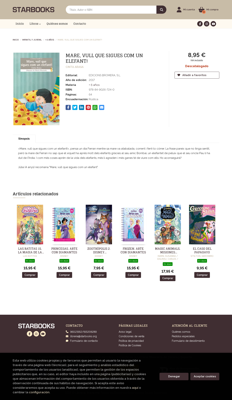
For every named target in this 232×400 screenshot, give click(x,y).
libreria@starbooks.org (83, 336)
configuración (39, 392)
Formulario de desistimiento (188, 340)
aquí (135, 387)
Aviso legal (125, 331)
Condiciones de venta (131, 336)
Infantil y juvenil (32, 39)
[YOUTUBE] (213, 23)
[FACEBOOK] (200, 23)
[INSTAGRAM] (206, 23)
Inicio (16, 39)
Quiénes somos (181, 331)
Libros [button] (34, 23)
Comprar (29, 275)
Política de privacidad (131, 340)
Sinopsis (24, 138)
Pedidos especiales (183, 336)
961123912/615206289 (83, 331)
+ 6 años (49, 39)
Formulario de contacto (84, 340)
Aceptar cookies (205, 376)
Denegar (174, 376)
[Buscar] (161, 10)
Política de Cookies (130, 345)
